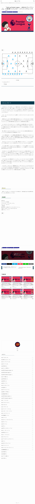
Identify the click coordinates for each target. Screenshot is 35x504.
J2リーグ (5, 421)
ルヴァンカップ (6, 389)
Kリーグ (4, 417)
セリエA (5, 404)
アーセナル (5, 357)
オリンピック (5, 445)
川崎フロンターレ (6, 359)
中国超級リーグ (6, 415)
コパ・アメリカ (6, 434)
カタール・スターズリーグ (8, 419)
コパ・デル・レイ (6, 430)
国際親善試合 (5, 449)
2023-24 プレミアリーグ (10, 247)
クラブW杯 (5, 376)
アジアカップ (5, 436)
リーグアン (5, 406)
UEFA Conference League (7, 374)
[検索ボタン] (34, 1)
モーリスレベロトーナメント (8, 447)
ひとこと (5, 83)
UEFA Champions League (8, 370)
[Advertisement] (17, 39)
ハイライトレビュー (16, 247)
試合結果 (5, 84)
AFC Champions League (7, 398)
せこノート (17, 1)
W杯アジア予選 (6, 391)
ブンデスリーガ (6, 402)
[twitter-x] (17, 350)
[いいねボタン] (2, 50)
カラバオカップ (6, 385)
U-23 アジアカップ (6, 443)
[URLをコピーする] (31, 264)
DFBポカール (5, 432)
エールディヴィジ (6, 413)
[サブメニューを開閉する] (32, 357)
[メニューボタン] (1, 1)
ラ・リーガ (5, 400)
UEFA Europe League (7, 372)
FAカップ (5, 383)
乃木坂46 (5, 451)
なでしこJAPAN (6, 368)
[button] (4, 264)
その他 (4, 458)
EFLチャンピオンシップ (7, 428)
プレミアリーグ (4, 247)
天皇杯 (4, 387)
